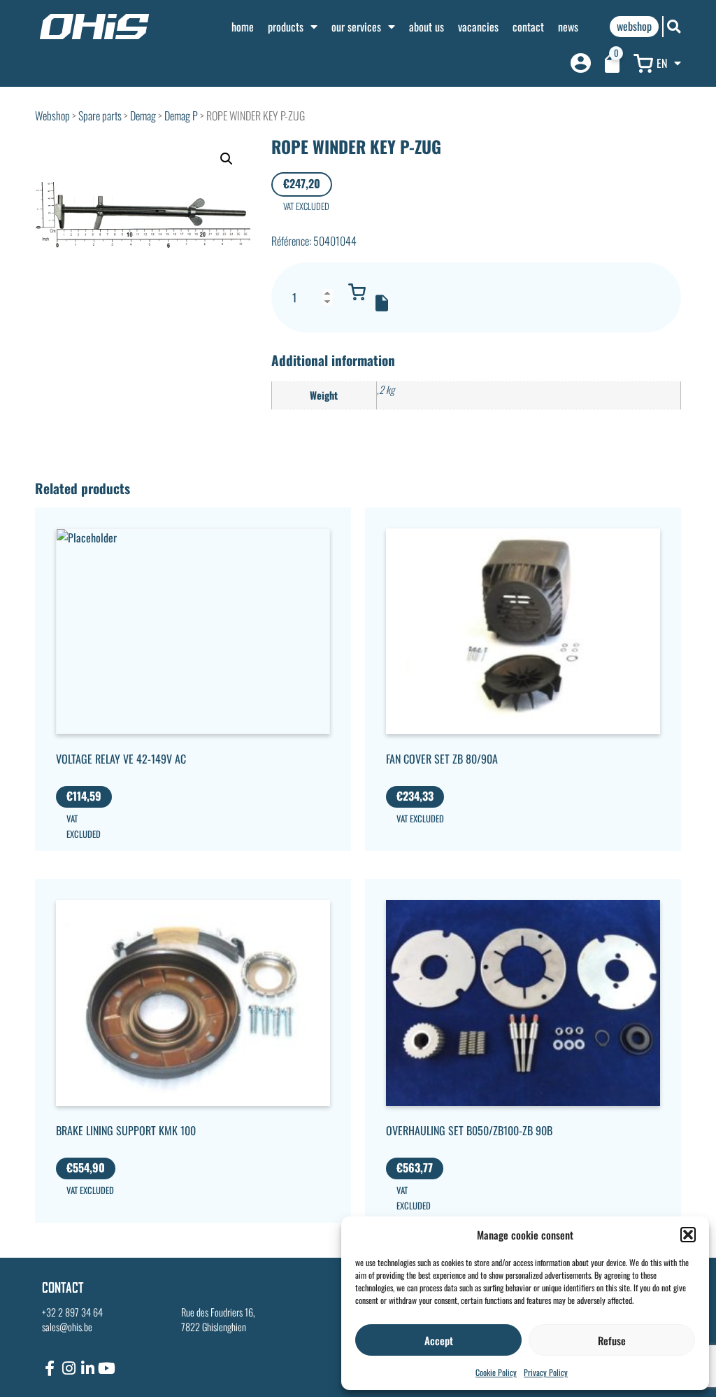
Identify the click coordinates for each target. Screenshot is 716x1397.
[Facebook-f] (49, 1368)
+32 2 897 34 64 (72, 1312)
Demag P (181, 115)
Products (285, 26)
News (568, 26)
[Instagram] (68, 1368)
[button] (688, 1235)
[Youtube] (106, 1368)
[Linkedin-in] (87, 1368)
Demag (143, 115)
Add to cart (357, 291)
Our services (356, 26)
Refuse (612, 1340)
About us (426, 26)
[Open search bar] (674, 26)
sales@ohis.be (67, 1326)
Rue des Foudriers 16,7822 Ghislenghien (218, 1320)
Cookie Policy (496, 1372)
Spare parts (100, 115)
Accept (438, 1340)
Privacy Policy (546, 1372)
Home (242, 26)
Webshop (52, 115)
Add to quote (381, 303)
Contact (528, 26)
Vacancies (478, 26)
